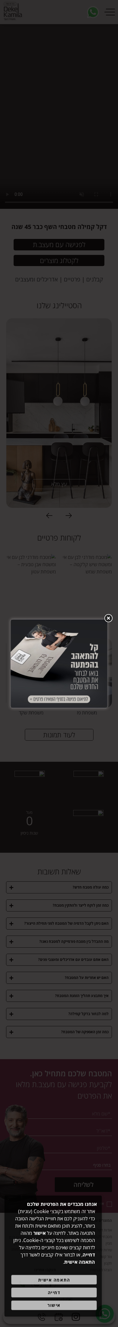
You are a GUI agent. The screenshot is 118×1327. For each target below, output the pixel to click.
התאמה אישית (54, 1280)
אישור (54, 1305)
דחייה (54, 1292)
